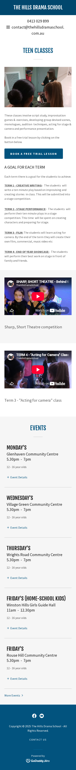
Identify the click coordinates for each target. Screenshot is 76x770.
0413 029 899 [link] (38, 21)
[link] (38, 7)
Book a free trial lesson (33, 154)
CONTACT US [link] (38, 739)
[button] (8, 27)
